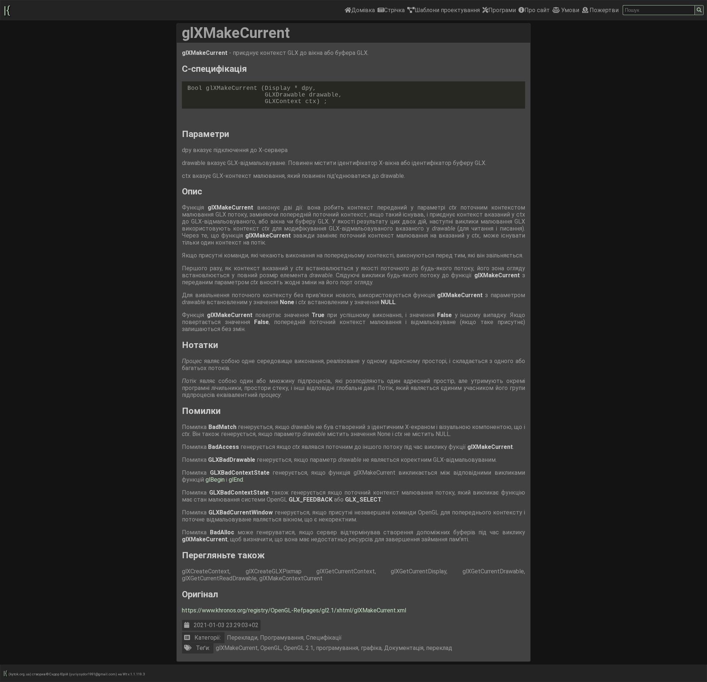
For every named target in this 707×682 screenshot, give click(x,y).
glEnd (236, 479)
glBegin (215, 479)
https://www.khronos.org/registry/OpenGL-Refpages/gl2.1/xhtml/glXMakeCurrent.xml (294, 610)
